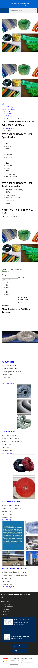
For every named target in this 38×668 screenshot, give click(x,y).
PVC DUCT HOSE (8, 432)
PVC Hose (9, 116)
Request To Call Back (8, 109)
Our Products (7, 609)
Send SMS (20, 651)
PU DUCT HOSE (8, 362)
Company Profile (8, 606)
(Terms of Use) (19, 660)
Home (8, 111)
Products (9, 114)
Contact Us (6, 612)
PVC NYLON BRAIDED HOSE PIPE (15, 568)
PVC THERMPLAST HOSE (12, 501)
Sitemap (5, 614)
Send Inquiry (8, 107)
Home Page (6, 604)
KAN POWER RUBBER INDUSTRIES (20, 4)
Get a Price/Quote (8, 129)
